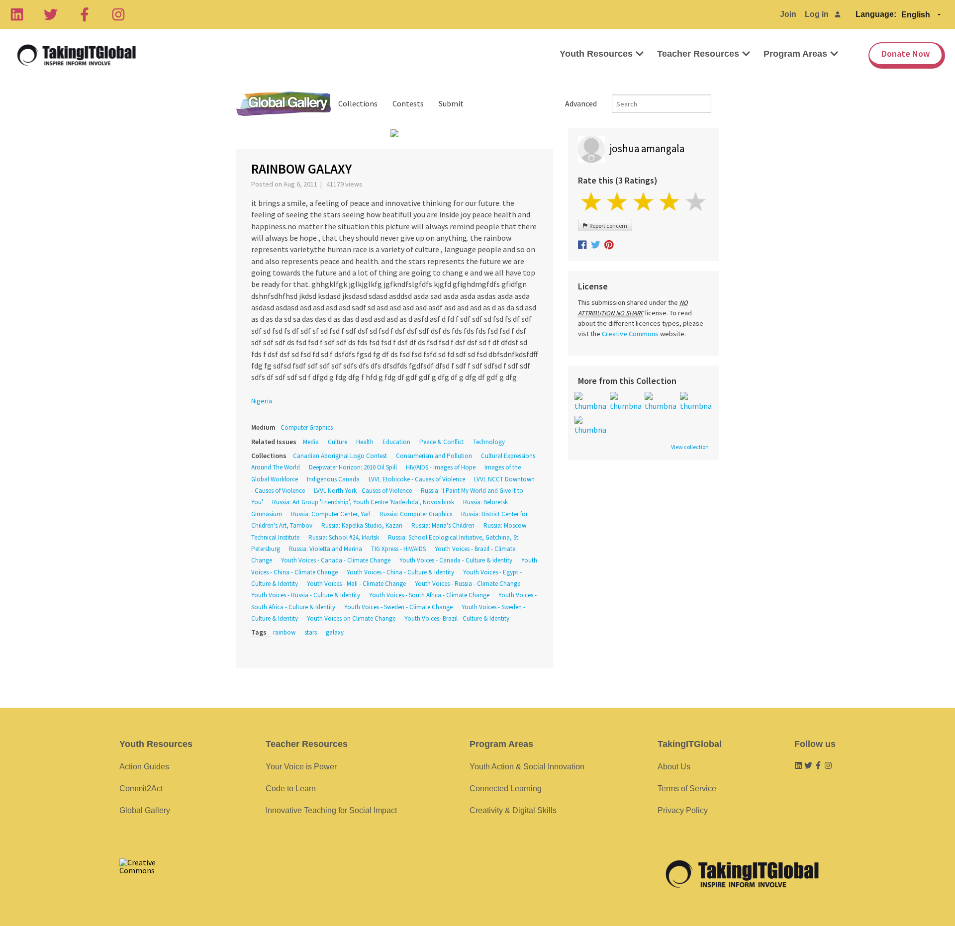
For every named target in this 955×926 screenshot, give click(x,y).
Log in (817, 14)
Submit (451, 103)
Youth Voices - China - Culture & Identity (400, 572)
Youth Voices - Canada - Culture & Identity (455, 560)
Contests (408, 103)
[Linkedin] (17, 14)
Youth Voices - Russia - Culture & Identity (305, 595)
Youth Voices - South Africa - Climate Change (429, 595)
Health (365, 442)
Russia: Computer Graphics (416, 514)
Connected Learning (506, 788)
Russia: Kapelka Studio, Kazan (361, 525)
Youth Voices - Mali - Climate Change (356, 583)
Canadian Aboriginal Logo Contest (340, 456)
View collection (690, 447)
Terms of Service (687, 788)
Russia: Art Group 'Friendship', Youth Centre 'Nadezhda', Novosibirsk (363, 502)
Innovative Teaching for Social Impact (331, 810)
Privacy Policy (683, 810)
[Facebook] (85, 14)
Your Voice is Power (301, 766)
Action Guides (144, 766)
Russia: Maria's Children (443, 525)
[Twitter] (51, 14)
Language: (876, 14)
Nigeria (261, 400)
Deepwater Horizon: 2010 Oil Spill (353, 467)
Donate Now (905, 53)
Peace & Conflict (441, 442)
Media (311, 442)
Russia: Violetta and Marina (325, 549)
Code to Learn (291, 788)
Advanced (581, 103)
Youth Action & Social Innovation (527, 766)
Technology (489, 442)
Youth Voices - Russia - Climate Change (467, 583)
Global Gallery (283, 104)
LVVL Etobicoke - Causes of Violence (417, 479)
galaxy (335, 632)
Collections (358, 103)
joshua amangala (647, 148)
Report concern (607, 225)
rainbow (284, 632)
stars (310, 632)
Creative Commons (630, 333)
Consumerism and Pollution (434, 456)
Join (788, 14)
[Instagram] (118, 14)
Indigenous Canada (333, 479)
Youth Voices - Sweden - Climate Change (398, 607)
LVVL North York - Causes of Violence (363, 490)
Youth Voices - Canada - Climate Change (335, 560)
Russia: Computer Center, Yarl (331, 514)
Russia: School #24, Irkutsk (343, 537)
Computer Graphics (307, 427)
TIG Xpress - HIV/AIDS (398, 549)
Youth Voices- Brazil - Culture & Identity (456, 618)
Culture (337, 442)
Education (396, 442)
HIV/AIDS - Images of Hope (441, 467)
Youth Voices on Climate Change (351, 618)
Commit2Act (141, 788)
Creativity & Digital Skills (513, 810)
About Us (674, 766)
